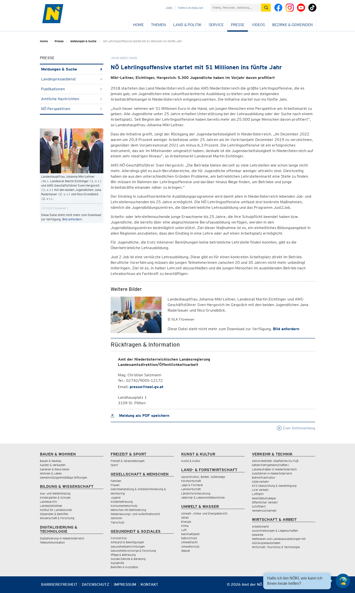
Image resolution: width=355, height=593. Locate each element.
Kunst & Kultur (190, 461)
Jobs (169, 8)
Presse (237, 24)
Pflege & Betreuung (123, 555)
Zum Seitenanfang (298, 428)
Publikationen (53, 89)
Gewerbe (257, 535)
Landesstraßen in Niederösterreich (274, 469)
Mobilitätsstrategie (264, 498)
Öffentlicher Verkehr (265, 502)
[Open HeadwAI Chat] (343, 581)
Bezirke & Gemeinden (292, 24)
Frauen (115, 485)
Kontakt (149, 584)
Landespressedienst (58, 79)
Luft (183, 530)
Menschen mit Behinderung (128, 510)
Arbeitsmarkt (260, 526)
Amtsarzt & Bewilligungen (127, 542)
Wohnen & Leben (51, 473)
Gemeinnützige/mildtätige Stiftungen (63, 477)
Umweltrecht (189, 542)
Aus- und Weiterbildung (55, 493)
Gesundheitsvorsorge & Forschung (133, 550)
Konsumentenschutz (124, 506)
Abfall (185, 517)
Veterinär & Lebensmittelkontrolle (203, 497)
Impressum (125, 584)
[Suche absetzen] (266, 8)
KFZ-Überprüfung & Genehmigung (274, 486)
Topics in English (190, 8)
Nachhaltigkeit (190, 534)
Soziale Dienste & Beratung (128, 559)
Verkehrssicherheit (264, 510)
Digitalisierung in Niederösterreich (62, 538)
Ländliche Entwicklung (195, 493)
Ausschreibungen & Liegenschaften (275, 530)
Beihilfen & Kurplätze (124, 567)
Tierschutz (117, 522)
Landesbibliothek (51, 506)
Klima (184, 526)
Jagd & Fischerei (192, 485)
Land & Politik (187, 24)
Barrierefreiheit (59, 584)
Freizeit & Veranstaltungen (128, 461)
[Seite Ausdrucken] (311, 586)
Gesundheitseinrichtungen (128, 546)
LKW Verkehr (260, 490)
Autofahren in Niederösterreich (272, 473)
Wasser (185, 550)
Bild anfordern (72, 219)
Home (138, 24)
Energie (186, 521)
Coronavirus (119, 538)
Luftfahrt (257, 494)
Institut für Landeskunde (56, 510)
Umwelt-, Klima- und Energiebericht (204, 513)
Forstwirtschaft (191, 481)
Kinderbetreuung (122, 501)
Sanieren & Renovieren (54, 469)
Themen (158, 24)
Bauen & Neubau (50, 461)
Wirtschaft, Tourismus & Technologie (276, 547)
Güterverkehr (260, 481)
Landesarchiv (48, 501)
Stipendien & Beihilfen (54, 514)
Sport (114, 465)
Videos (258, 24)
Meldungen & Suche (83, 41)
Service (216, 24)
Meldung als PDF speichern (143, 415)
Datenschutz (95, 584)
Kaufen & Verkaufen (52, 465)
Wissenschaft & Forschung (57, 518)
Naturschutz (189, 538)
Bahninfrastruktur (263, 477)
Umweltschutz (190, 546)
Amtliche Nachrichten (60, 99)
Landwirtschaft (191, 489)
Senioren (116, 518)
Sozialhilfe (117, 563)
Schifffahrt (259, 506)
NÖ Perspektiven (55, 108)
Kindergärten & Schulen (55, 497)
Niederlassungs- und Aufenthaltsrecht (135, 514)
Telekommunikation (52, 542)
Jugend (116, 497)
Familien (116, 481)
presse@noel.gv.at (146, 386)
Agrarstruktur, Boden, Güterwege (203, 477)
